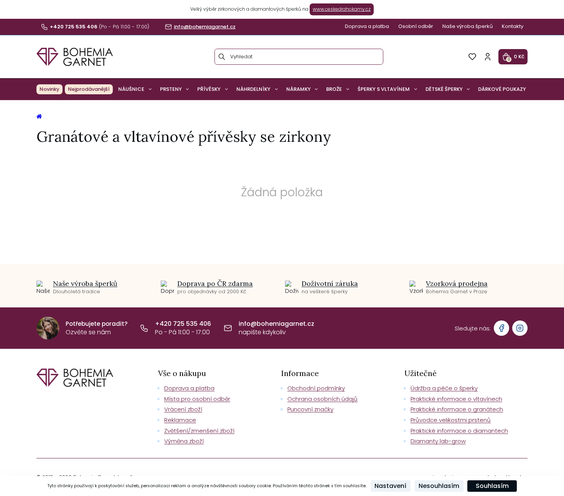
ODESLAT (356, 304)
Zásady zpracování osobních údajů (356, 321)
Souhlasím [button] (492, 485)
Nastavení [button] (390, 485)
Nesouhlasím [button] (439, 485)
